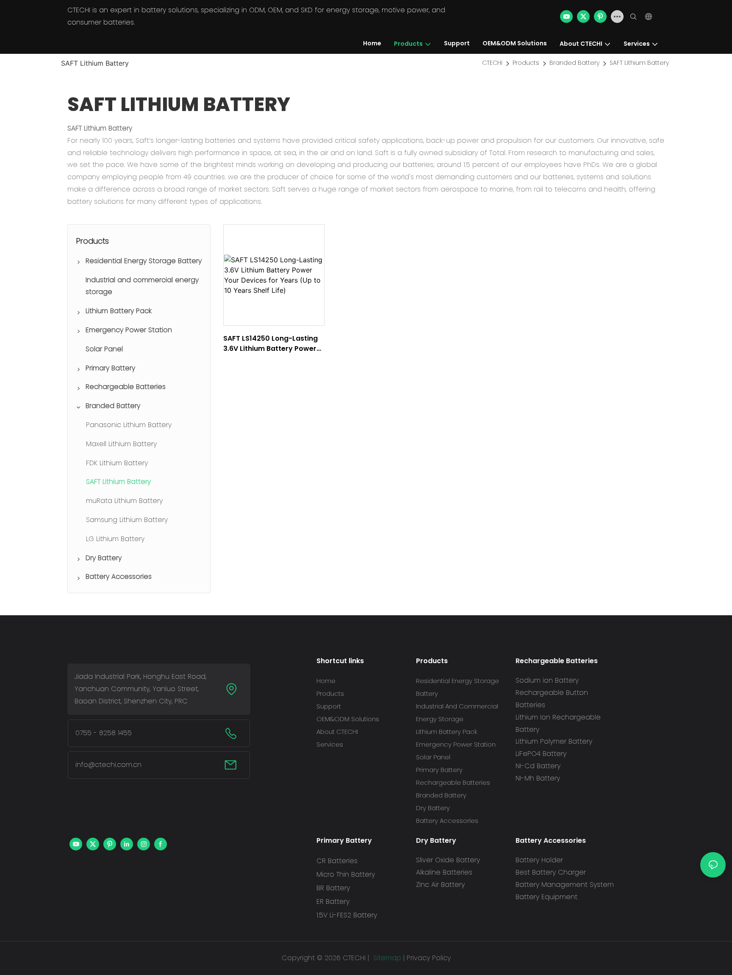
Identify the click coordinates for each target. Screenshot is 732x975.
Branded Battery (574, 62)
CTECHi (492, 62)
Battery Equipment (546, 897)
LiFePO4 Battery (541, 753)
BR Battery (333, 888)
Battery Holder (539, 860)
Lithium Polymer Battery (554, 741)
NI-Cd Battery (538, 766)
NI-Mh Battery (538, 778)
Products (526, 62)
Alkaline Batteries (444, 872)
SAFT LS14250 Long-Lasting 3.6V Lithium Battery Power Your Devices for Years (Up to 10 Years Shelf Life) (270, 343)
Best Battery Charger (551, 872)
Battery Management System (565, 884)
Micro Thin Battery (345, 874)
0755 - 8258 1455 (103, 733)
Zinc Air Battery (440, 884)
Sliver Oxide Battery (448, 860)
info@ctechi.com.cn (108, 764)
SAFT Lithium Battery (639, 62)
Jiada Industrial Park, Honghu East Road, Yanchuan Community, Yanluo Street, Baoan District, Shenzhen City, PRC (140, 689)
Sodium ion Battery (547, 680)
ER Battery (332, 901)
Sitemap (386, 958)
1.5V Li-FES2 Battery (346, 915)
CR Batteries (337, 861)
